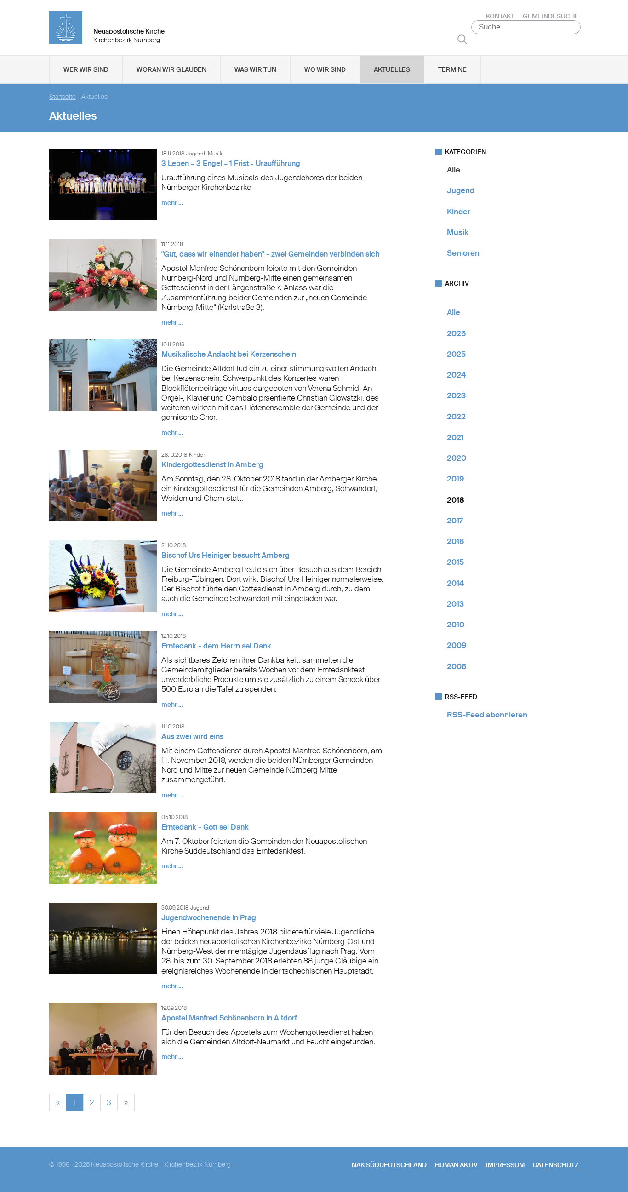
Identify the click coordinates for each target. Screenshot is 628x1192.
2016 (455, 541)
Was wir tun (255, 69)
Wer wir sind (85, 69)
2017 (455, 521)
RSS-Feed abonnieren (487, 715)
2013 (455, 604)
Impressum (505, 1165)
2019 (455, 479)
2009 (456, 645)
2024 (456, 375)
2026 (456, 333)
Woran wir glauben (171, 69)
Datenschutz (556, 1165)
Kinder (458, 211)
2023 (456, 395)
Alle (453, 170)
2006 (456, 666)
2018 (455, 500)
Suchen (462, 39)
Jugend (460, 190)
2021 (455, 437)
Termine (452, 69)
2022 (456, 417)
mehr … (172, 203)
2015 (455, 562)
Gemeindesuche (551, 16)
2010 (455, 624)
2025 (456, 354)
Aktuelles (392, 69)
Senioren (463, 253)
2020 (456, 458)
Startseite (62, 97)
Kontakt (500, 16)
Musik (457, 232)
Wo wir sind (325, 69)
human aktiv (456, 1165)
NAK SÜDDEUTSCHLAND (389, 1165)
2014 (455, 583)
